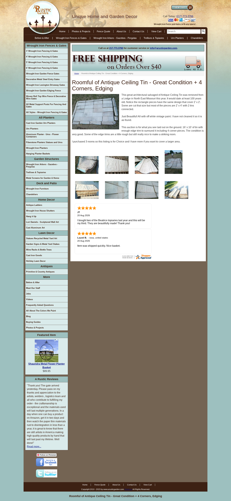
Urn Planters (177, 38)
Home (62, 31)
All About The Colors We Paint (41, 311)
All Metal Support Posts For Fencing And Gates (46, 105)
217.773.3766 (116, 48)
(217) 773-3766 (184, 16)
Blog (28, 316)
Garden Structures (46, 159)
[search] (184, 31)
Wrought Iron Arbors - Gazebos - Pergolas (115, 38)
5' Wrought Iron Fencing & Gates (42, 62)
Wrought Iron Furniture (37, 189)
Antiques (47, 266)
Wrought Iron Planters (37, 148)
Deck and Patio (46, 183)
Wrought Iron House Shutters (40, 211)
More (46, 277)
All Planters (46, 117)
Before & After (42, 38)
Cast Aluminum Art (35, 228)
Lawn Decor (46, 233)
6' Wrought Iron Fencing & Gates (42, 68)
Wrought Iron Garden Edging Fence (43, 90)
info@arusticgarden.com (163, 48)
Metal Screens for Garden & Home (42, 178)
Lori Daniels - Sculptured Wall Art (42, 222)
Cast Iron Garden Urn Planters (40, 123)
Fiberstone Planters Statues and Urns (44, 142)
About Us (121, 31)
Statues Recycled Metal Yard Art (41, 238)
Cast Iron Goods (34, 255)
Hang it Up (31, 216)
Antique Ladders (34, 205)
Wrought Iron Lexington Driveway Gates (45, 85)
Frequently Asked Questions (40, 305)
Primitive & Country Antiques (40, 272)
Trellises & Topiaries (154, 38)
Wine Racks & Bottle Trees (39, 250)
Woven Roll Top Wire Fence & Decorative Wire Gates (46, 97)
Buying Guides (33, 322)
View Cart (156, 31)
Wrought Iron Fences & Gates (71, 38)
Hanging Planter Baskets (38, 153)
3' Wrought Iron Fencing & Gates (42, 51)
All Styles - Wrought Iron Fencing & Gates (46, 112)
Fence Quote (103, 31)
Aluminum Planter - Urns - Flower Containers (42, 135)
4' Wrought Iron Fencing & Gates (42, 56)
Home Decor (46, 199)
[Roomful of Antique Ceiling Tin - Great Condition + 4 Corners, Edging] (87, 165)
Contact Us (138, 31)
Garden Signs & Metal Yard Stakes (42, 244)
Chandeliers (197, 38)
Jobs (28, 294)
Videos (29, 299)
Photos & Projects (81, 31)
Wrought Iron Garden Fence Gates (42, 73)
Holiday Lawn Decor (36, 261)
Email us (128, 489)
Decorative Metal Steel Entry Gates (43, 79)
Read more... (34, 446)
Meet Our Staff (33, 288)
